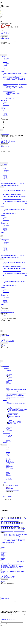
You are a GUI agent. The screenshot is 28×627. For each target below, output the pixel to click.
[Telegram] (3, 122)
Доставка (8, 94)
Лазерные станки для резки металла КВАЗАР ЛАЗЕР (15, 73)
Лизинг (5, 62)
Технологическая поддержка (12, 95)
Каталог (2, 71)
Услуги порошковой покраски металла (14, 87)
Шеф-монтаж (9, 92)
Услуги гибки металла (11, 88)
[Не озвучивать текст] (1, 22)
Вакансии (5, 66)
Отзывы (5, 59)
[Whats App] (3, 127)
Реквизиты (5, 69)
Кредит (7, 64)
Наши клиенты (6, 60)
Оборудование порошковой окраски (11, 74)
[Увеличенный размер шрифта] (2, 5)
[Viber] (3, 125)
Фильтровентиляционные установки (11, 77)
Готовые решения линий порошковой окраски (13, 76)
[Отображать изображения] (1, 16)
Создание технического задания (13, 93)
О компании (3, 56)
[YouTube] (3, 123)
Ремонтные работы (10, 98)
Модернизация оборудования (12, 97)
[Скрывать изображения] (1, 17)
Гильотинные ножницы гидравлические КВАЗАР (14, 79)
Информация (4, 100)
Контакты (3, 117)
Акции (4, 103)
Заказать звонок (4, 36)
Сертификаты (6, 67)
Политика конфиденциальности (8, 619)
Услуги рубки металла (11, 89)
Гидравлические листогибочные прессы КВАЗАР (14, 78)
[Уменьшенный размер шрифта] (1, 2)
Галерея (5, 65)
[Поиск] (2, 130)
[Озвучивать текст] (1, 20)
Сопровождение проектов (9, 91)
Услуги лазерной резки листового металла (15, 86)
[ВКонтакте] (3, 121)
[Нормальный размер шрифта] (1, 3)
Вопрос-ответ (6, 105)
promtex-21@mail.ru (5, 38)
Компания (3, 547)
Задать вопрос (4, 54)
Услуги (2, 81)
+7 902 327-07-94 (6, 32)
